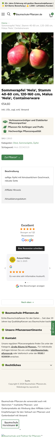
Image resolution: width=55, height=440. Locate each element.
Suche (27, 381)
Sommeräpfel (25, 142)
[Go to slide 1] (25, 282)
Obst (15, 142)
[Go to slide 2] (27, 282)
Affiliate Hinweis (13, 189)
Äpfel (36, 142)
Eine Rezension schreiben (30, 248)
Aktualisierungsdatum (15, 198)
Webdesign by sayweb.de (27, 387)
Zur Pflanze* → (12, 157)
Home (4, 23)
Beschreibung (12, 171)
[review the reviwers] (11, 267)
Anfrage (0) (53, 328)
